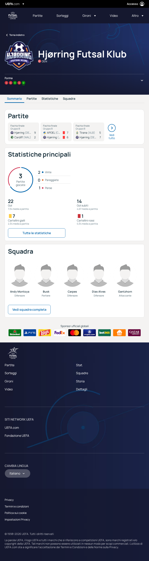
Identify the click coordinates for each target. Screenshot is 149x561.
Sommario (14, 99)
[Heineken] (15, 332)
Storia (80, 381)
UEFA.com (12, 427)
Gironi (9, 381)
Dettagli (81, 389)
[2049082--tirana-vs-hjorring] (88, 132)
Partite (32, 99)
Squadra (69, 99)
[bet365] (104, 332)
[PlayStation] (29, 332)
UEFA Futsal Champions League (13, 15)
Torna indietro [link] (16, 35)
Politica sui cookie (16, 513)
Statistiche (50, 99)
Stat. (79, 365)
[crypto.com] (89, 332)
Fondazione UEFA (17, 435)
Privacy (9, 500)
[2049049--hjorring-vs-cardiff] (23, 132)
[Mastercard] (74, 332)
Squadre (82, 373)
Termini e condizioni (17, 506)
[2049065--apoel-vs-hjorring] (56, 132)
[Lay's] (44, 332)
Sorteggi (11, 373)
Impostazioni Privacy (17, 519)
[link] (37, 15)
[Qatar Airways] (134, 332)
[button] (89, 15)
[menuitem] (39, 15)
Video (9, 389)
